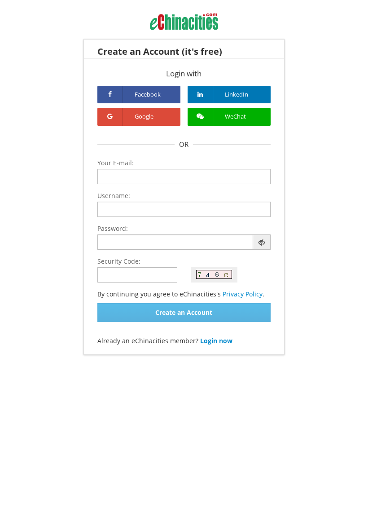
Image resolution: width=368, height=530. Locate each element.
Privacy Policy (243, 294)
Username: (113, 195)
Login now (216, 340)
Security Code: (118, 261)
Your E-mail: (115, 163)
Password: (112, 228)
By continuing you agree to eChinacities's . (180, 294)
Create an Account (183, 312)
